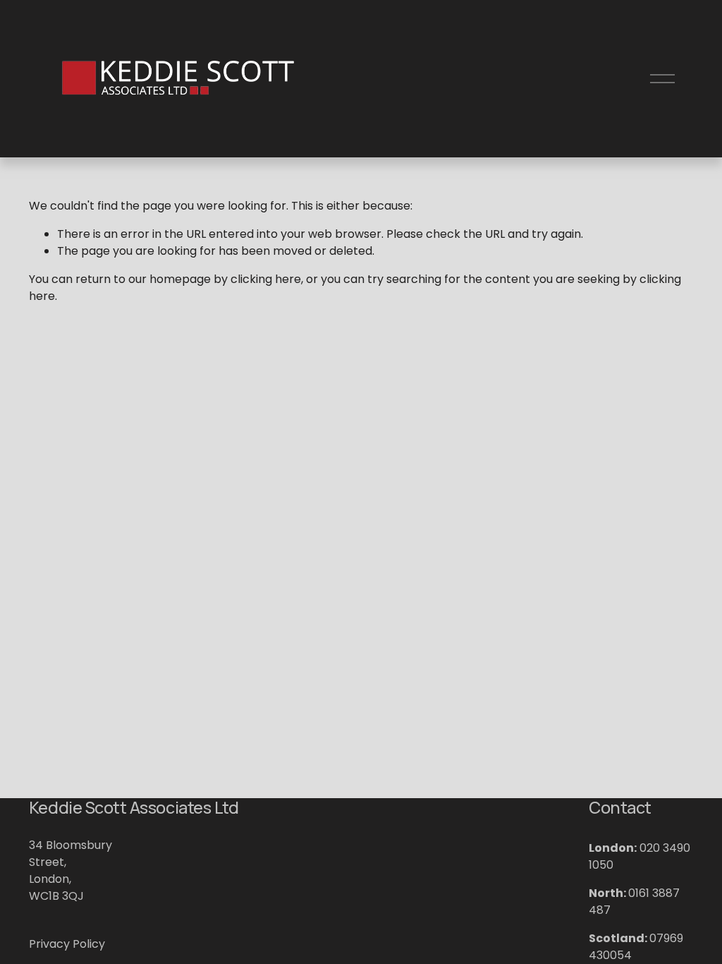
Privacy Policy (67, 944)
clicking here (266, 279)
